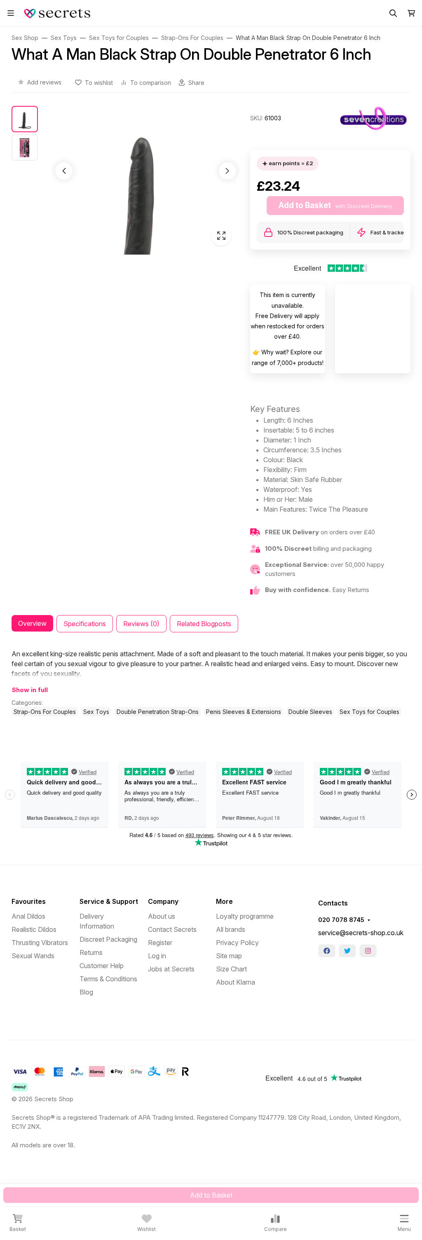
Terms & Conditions (108, 979)
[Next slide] (227, 171)
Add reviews (44, 82)
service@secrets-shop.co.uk (360, 933)
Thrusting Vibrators (40, 942)
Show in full (30, 690)
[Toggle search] (393, 13)
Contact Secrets (172, 929)
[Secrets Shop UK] (58, 12)
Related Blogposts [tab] (204, 624)
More (224, 901)
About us (161, 916)
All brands (230, 929)
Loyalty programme (245, 916)
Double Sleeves (310, 711)
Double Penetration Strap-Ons (158, 711)
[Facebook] (326, 950)
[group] (145, 180)
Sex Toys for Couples (369, 711)
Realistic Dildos (34, 929)
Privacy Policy (237, 942)
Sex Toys (96, 711)
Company (163, 901)
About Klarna (235, 982)
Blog (86, 992)
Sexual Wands (33, 956)
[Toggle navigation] (10, 13)
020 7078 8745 (341, 920)
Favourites (29, 901)
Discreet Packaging (108, 939)
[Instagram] (368, 950)
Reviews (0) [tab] (141, 624)
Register (160, 942)
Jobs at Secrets (171, 969)
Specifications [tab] (84, 624)
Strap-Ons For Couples (45, 711)
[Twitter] (347, 950)
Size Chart (231, 969)
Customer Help (102, 966)
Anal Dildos (28, 916)
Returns (91, 952)
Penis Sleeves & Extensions (243, 711)
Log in (157, 956)
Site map (229, 956)
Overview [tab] (32, 623)
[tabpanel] (211, 682)
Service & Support (109, 901)
